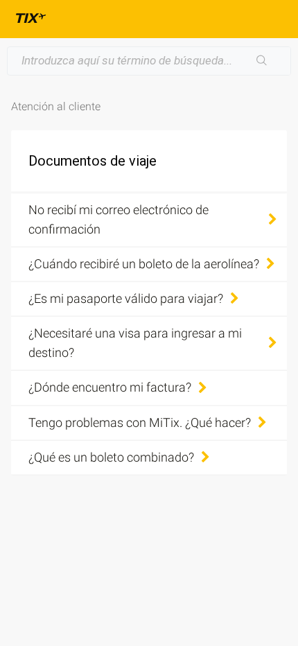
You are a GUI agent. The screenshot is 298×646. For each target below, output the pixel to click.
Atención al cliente (55, 106)
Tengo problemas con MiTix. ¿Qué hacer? (139, 422)
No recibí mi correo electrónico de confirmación (118, 219)
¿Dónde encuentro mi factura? (109, 387)
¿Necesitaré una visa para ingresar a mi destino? (135, 343)
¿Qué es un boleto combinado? (111, 457)
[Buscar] (262, 61)
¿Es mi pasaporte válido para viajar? (125, 298)
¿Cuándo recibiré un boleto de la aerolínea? (143, 263)
